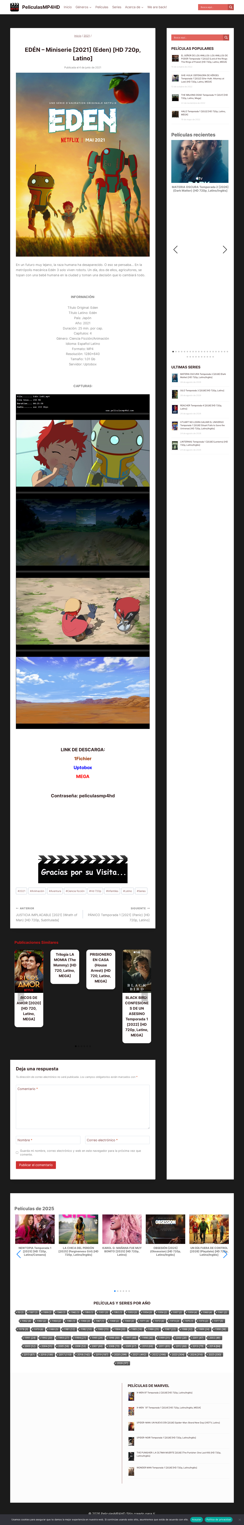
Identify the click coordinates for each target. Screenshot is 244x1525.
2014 (214, 1346)
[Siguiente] (144, 996)
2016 (47, 1354)
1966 (85, 1320)
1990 (220, 1329)
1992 (46, 1337)
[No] (239, 1519)
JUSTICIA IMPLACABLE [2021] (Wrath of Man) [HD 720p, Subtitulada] (46, 914)
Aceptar (196, 1519)
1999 (164, 1337)
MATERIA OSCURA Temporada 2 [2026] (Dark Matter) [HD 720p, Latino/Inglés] (200, 188)
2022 (159, 1354)
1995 (97, 1337)
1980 (53, 1329)
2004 (46, 1346)
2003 (30, 1346)
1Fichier (82, 758)
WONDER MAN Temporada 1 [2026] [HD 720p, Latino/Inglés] (167, 1467)
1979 (38, 1329)
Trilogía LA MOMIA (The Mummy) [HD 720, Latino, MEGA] (64, 965)
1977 (218, 1320)
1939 (47, 1312)
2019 (102, 1354)
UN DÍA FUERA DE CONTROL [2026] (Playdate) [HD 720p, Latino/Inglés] (209, 1251)
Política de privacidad (218, 1519)
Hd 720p (95, 890)
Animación (37, 890)
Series (116, 7)
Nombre (25, 1140)
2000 (181, 1337)
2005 (63, 1346)
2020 (120, 1354)
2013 (198, 1346)
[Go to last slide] (21, 996)
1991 (30, 1337)
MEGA (82, 776)
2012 (181, 1346)
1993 (63, 1337)
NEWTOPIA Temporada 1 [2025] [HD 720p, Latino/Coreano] (35, 1251)
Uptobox (83, 767)
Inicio (68, 7)
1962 (26, 1320)
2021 (77, 42)
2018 (83, 1354)
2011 (164, 1346)
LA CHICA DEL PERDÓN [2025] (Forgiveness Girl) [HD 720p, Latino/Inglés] (78, 1251)
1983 (103, 1329)
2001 (198, 1337)
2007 (97, 1346)
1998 (147, 1337)
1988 (187, 1329)
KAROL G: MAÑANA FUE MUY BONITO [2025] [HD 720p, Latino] (122, 1251)
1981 (69, 1329)
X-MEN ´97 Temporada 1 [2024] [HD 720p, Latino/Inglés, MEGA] (169, 1407)
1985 (136, 1329)
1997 (130, 1337)
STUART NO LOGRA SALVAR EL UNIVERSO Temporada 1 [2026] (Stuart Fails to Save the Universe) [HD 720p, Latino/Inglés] (202, 425)
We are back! (157, 7)
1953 (132, 1312)
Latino (127, 890)
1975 (189, 1320)
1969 (129, 1320)
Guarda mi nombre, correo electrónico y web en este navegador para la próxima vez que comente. (80, 1152)
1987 (170, 1329)
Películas (101, 7)
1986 (153, 1329)
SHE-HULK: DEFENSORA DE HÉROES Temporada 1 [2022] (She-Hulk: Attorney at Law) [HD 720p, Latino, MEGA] (202, 78)
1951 (103, 1312)
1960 (207, 1312)
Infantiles (112, 890)
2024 (196, 1354)
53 (20, 1312)
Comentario (28, 1089)
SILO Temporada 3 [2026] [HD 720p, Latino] (202, 390)
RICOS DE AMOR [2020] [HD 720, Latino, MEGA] (29, 1008)
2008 (114, 1346)
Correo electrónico (102, 1140)
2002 (214, 1337)
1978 (23, 1329)
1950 (89, 1312)
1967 (100, 1320)
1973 (159, 1320)
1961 (222, 1312)
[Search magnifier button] (231, 7)
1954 (147, 1312)
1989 (203, 1329)
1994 (80, 1337)
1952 (118, 1312)
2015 (29, 1354)
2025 (215, 1354)
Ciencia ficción (75, 890)
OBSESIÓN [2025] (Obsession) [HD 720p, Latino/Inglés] (165, 1251)
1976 (203, 1320)
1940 (61, 1312)
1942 (75, 1312)
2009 (130, 1346)
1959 (192, 1312)
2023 (178, 1354)
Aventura (55, 890)
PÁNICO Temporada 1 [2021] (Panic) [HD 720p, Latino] (119, 914)
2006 (80, 1346)
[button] (225, 250)
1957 (177, 1312)
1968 (114, 1320)
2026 (122, 1363)
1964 (56, 1320)
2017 (65, 1354)
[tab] (76, 1046)
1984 (119, 1329)
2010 (147, 1346)
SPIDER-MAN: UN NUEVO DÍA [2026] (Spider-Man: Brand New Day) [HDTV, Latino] (178, 1422)
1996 (114, 1337)
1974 (174, 1320)
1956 (162, 1312)
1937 (33, 1312)
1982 (86, 1329)
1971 (144, 1320)
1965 (71, 1320)
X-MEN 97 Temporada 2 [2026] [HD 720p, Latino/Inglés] (164, 1392)
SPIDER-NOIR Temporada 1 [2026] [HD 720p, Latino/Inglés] (166, 1437)
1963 (41, 1320)
